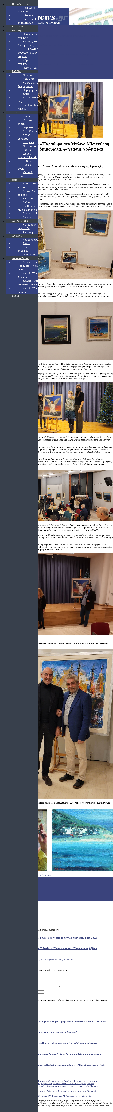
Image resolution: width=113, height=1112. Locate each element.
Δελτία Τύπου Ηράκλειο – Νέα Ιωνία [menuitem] (29, 266)
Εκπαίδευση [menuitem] (30, 131)
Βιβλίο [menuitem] (27, 161)
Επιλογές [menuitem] (18, 26)
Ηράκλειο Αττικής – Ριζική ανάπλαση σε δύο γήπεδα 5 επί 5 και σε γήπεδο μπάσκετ (57, 1083)
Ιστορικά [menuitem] (28, 142)
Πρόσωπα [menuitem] (29, 254)
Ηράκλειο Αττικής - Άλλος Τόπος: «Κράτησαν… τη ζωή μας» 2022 (45, 959)
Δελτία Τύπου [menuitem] (20, 258)
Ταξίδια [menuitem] (27, 202)
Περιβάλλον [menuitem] (30, 127)
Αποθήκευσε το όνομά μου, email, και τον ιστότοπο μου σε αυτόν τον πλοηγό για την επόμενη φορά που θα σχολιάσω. (55, 1000)
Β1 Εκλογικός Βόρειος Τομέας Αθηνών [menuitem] (29, 52)
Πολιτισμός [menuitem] (30, 146)
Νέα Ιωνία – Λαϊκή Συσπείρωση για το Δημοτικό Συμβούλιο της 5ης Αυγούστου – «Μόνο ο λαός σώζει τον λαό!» (50, 73)
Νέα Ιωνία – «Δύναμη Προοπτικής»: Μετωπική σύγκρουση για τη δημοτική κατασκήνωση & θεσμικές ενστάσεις (49, 36)
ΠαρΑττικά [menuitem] (30, 67)
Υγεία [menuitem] (26, 116)
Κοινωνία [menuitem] (28, 78)
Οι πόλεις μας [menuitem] (20, 4)
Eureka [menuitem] (27, 217)
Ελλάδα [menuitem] (16, 71)
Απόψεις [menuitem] (17, 235)
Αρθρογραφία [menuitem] (31, 239)
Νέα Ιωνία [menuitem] (29, 15)
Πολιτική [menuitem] (28, 75)
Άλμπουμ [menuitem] (28, 232)
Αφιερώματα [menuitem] (20, 220)
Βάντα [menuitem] (26, 243)
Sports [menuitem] (27, 149)
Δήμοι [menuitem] (26, 93)
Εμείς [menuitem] (15, 295)
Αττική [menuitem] (16, 30)
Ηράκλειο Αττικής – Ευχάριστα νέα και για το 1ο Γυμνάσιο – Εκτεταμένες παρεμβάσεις (58, 1081)
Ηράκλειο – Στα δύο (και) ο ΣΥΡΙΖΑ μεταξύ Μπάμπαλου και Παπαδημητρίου (57, 1096)
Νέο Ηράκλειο (46, 875)
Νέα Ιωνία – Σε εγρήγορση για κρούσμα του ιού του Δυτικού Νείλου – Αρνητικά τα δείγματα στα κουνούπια (47, 64)
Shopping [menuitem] (28, 198)
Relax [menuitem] (15, 179)
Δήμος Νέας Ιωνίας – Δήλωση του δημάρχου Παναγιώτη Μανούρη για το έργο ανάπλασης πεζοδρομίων (45, 54)
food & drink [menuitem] (30, 213)
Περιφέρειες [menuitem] (31, 90)
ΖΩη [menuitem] (14, 112)
